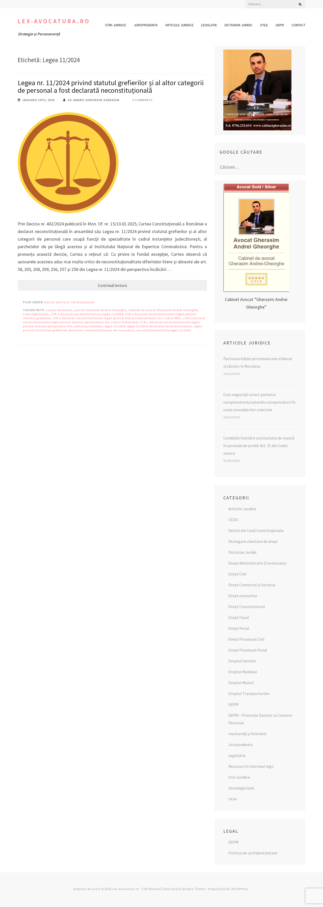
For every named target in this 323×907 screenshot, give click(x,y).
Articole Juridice (179, 25)
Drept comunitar (242, 595)
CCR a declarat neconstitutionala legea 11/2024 (87, 314)
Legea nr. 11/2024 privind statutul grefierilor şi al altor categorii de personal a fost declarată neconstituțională (111, 86)
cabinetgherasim (36, 314)
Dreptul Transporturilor (249, 693)
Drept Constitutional (246, 606)
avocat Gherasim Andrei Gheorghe (100, 310)
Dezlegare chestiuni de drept (253, 541)
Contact (298, 25)
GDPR (280, 25)
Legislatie (209, 25)
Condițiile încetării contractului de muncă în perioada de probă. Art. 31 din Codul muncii (258, 445)
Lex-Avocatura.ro (54, 21)
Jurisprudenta (146, 25)
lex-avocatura (124, 330)
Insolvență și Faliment (247, 733)
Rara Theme (195, 889)
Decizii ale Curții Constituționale (69, 302)
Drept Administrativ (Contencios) (257, 563)
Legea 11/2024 (114, 326)
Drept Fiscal (238, 617)
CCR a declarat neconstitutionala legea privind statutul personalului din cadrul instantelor (114, 320)
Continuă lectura (112, 285)
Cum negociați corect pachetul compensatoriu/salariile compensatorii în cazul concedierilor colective (259, 402)
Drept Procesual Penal (247, 650)
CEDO (233, 519)
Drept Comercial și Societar (252, 584)
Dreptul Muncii (241, 682)
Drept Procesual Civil (246, 639)
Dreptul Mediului (242, 671)
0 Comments (142, 100)
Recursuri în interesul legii (250, 766)
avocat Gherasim (59, 310)
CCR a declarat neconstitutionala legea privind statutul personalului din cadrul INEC (116, 318)
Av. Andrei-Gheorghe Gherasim (93, 100)
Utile (264, 25)
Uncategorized (241, 787)
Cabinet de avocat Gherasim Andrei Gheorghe (163, 310)
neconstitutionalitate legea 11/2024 (164, 330)
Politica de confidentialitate (252, 852)
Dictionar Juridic (239, 25)
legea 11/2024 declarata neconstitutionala (159, 326)
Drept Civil (237, 573)
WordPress (239, 889)
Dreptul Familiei (242, 660)
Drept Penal (238, 628)
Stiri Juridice (115, 25)
